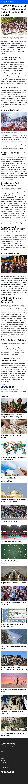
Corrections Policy (5, 765)
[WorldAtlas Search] (26, 2)
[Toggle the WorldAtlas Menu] (1, 2)
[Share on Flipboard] (2, 387)
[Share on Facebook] (4, 387)
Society (16, 389)
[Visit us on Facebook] (5, 772)
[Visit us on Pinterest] (10, 772)
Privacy (2, 756)
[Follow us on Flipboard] (2, 772)
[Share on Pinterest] (10, 387)
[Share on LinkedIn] (13, 387)
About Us (3, 760)
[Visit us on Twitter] (7, 772)
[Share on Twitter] (7, 387)
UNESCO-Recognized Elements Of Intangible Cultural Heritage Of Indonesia (12, 417)
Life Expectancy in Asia (9, 521)
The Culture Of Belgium (9, 478)
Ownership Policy (5, 767)
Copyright (3, 758)
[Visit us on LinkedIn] (13, 772)
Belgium (3, 41)
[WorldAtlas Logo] (9, 2)
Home (2, 751)
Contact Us (3, 753)
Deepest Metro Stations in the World (13, 583)
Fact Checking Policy (5, 762)
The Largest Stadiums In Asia (11, 541)
